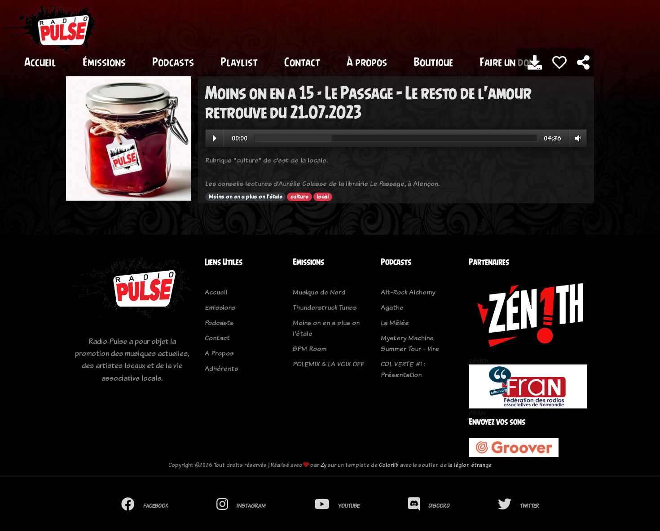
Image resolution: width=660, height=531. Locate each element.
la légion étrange (470, 465)
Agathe (392, 307)
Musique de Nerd (319, 292)
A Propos (219, 353)
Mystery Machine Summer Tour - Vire (410, 343)
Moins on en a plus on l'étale (245, 196)
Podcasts (173, 62)
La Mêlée (395, 322)
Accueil (40, 62)
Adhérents (221, 368)
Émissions (104, 62)
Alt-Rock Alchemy (408, 292)
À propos (367, 62)
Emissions (220, 307)
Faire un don (507, 62)
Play (214, 138)
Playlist (239, 62)
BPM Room (309, 348)
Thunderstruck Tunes (324, 307)
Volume (576, 138)
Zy (323, 465)
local (323, 196)
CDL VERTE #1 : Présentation (403, 369)
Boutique (433, 62)
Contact (302, 62)
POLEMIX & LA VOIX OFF (328, 364)
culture (299, 196)
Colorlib (389, 465)
